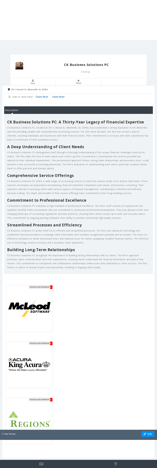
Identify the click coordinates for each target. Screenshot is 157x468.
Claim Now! (58, 97)
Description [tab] (11, 110)
